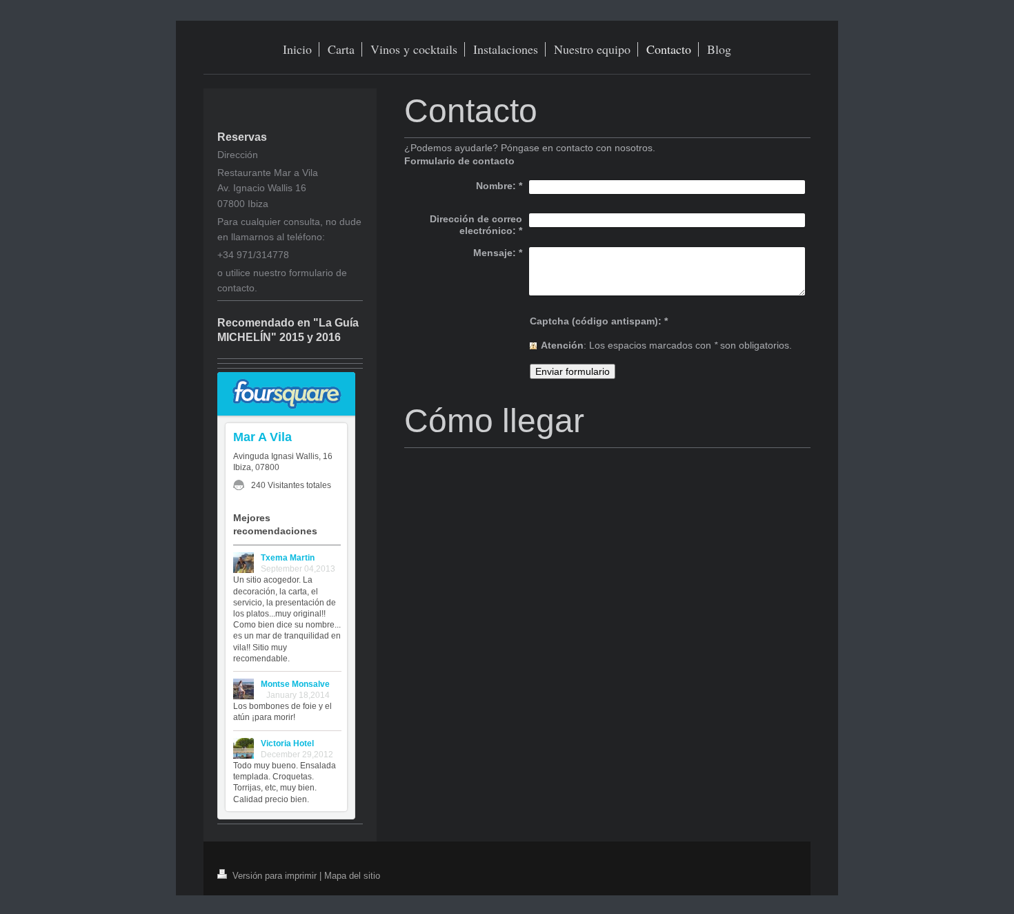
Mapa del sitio (352, 875)
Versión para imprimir (274, 875)
